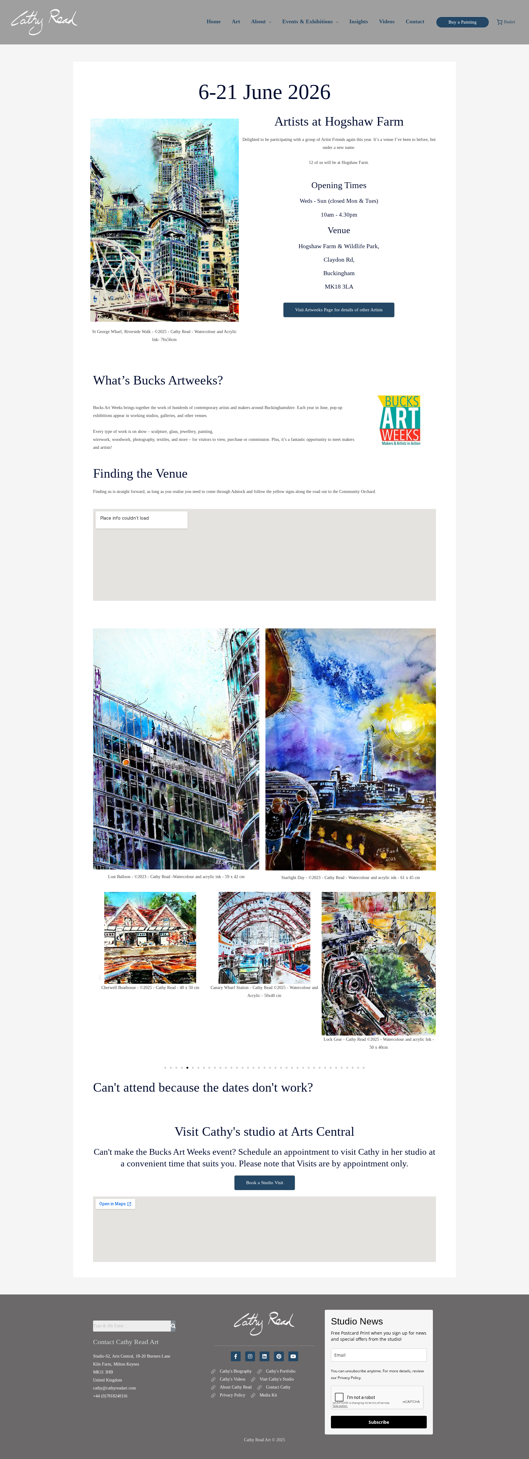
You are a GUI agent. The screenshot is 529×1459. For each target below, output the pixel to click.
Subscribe (379, 1422)
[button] (268, 21)
